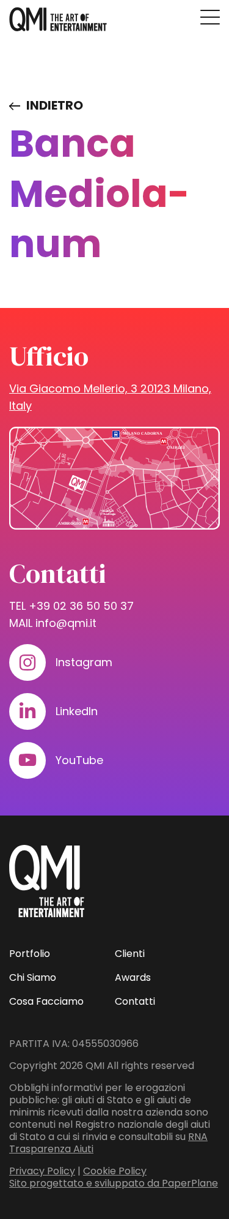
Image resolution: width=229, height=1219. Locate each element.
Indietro (54, 105)
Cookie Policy (115, 1171)
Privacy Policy (42, 1171)
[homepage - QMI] (58, 19)
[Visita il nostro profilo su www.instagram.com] (27, 662)
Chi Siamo (32, 977)
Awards (133, 977)
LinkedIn (77, 711)
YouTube (79, 760)
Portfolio (29, 954)
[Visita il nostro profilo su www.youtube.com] (27, 760)
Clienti (130, 954)
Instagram (84, 662)
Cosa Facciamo (46, 1001)
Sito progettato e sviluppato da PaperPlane (113, 1183)
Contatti (135, 1001)
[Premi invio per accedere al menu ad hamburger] (210, 17)
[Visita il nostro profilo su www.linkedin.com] (27, 711)
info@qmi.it (65, 623)
